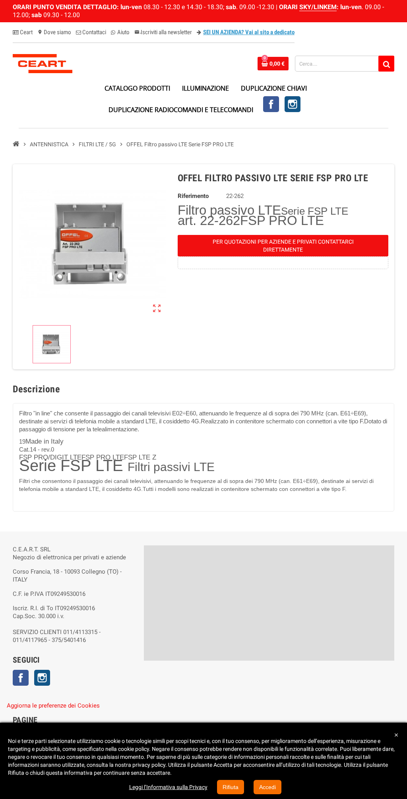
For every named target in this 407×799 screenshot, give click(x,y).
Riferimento (193, 196)
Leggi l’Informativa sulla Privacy (168, 787)
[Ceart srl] (42, 63)
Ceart (26, 32)
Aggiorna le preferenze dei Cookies (53, 705)
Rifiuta (230, 787)
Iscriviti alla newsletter (163, 32)
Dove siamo (54, 32)
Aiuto (123, 32)
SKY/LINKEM (318, 7)
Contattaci (93, 32)
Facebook (271, 104)
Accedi (267, 787)
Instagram (292, 104)
